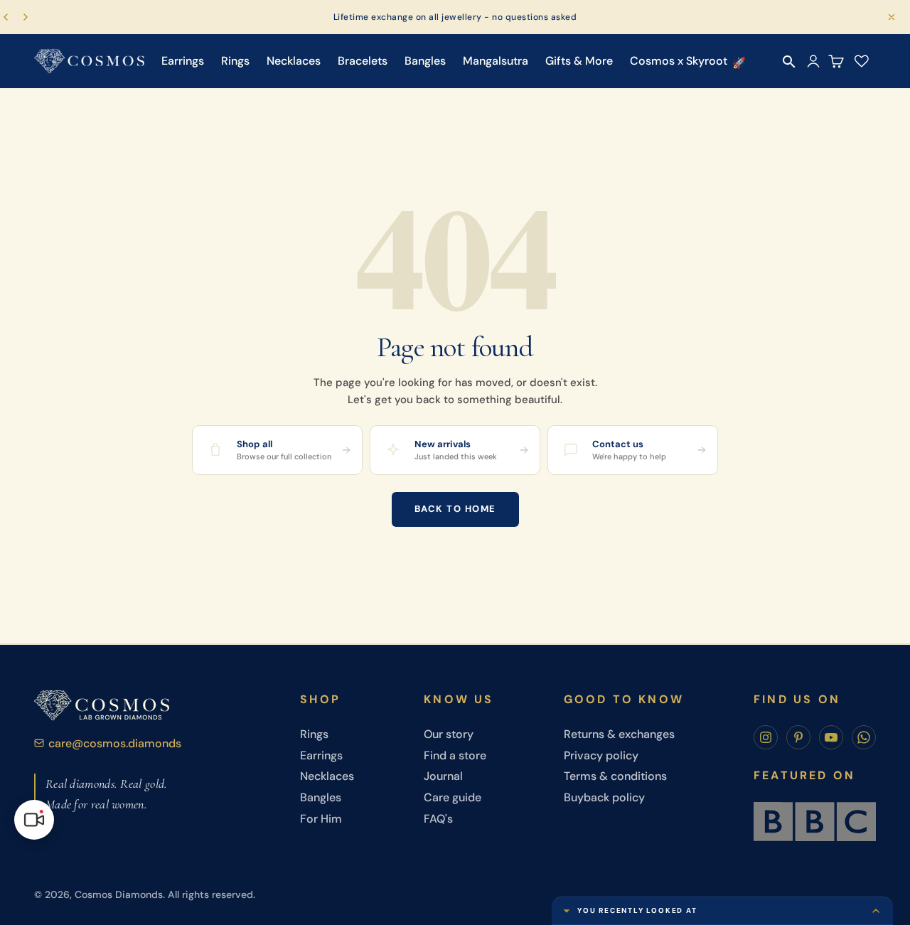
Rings (235, 60)
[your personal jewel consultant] (34, 820)
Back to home (455, 509)
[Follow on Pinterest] (798, 737)
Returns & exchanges (619, 734)
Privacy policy (601, 755)
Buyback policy (604, 797)
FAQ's (438, 818)
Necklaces (294, 60)
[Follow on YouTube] (831, 737)
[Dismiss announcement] (891, 17)
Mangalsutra (495, 60)
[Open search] (789, 62)
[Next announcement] (25, 17)
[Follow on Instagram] (766, 737)
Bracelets (362, 60)
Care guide (452, 797)
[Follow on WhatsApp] (864, 737)
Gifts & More (579, 60)
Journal (443, 776)
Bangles (425, 60)
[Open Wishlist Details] (861, 61)
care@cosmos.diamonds (114, 743)
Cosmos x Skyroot (678, 60)
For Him (321, 818)
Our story (448, 734)
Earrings (182, 60)
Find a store (455, 755)
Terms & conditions (615, 776)
